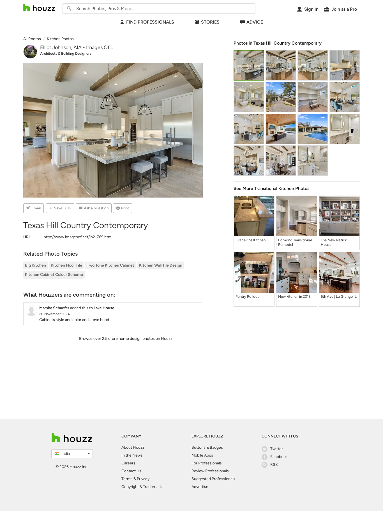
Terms (127, 478)
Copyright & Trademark (141, 486)
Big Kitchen (35, 265)
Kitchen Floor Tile (66, 265)
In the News (132, 455)
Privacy (143, 478)
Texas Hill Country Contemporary (287, 43)
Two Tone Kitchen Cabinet (110, 265)
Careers (128, 463)
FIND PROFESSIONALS (150, 22)
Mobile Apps (202, 455)
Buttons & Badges (207, 447)
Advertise (200, 486)
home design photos (137, 338)
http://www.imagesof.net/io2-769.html (78, 237)
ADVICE (254, 22)
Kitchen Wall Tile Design (160, 265)
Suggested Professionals (213, 478)
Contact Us (131, 471)
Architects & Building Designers (65, 53)
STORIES (210, 22)
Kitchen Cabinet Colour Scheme (54, 274)
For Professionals (207, 463)
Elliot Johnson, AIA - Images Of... (76, 47)
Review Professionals (210, 471)
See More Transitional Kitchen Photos (271, 188)
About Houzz (132, 447)
